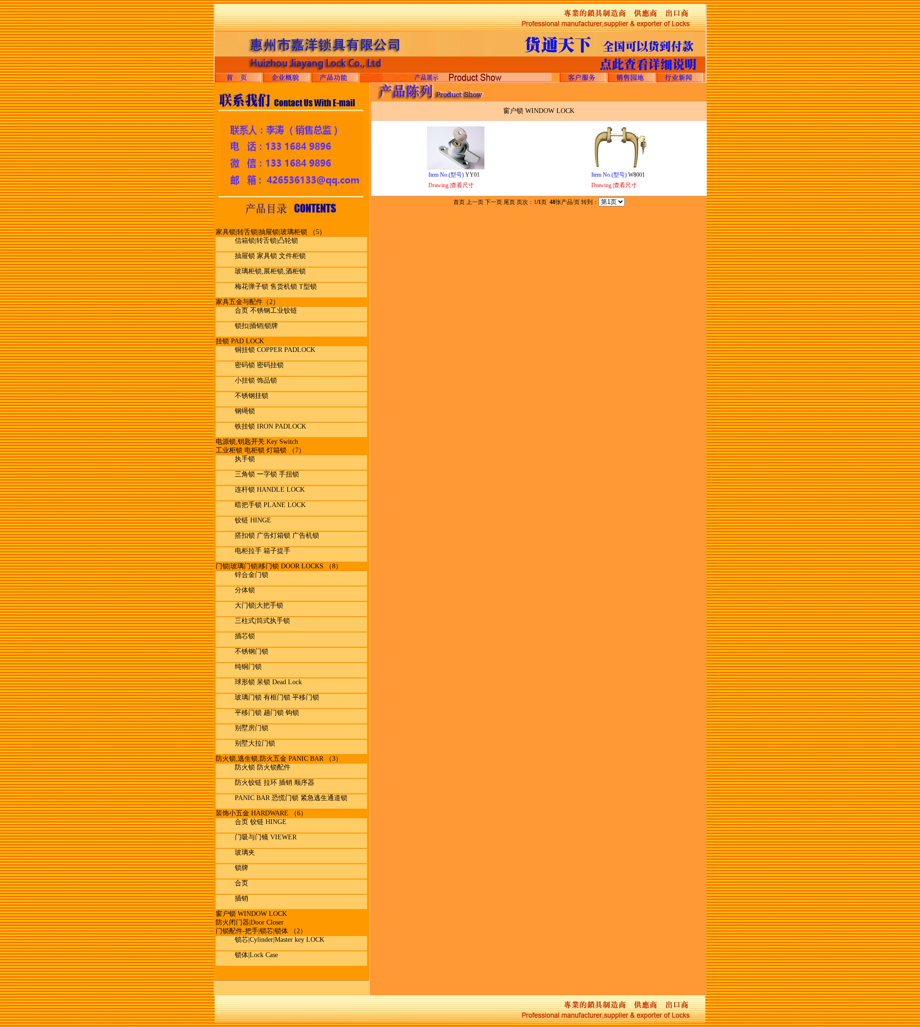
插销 (241, 898)
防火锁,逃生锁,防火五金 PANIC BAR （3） (279, 758)
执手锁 (245, 459)
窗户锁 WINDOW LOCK (251, 913)
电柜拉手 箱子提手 (262, 550)
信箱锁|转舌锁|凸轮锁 (266, 240)
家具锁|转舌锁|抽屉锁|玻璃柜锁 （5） (271, 232)
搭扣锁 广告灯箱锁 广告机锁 (277, 535)
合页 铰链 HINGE (261, 821)
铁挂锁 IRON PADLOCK (270, 426)
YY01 (454, 174)
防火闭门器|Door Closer (250, 922)
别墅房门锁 (251, 728)
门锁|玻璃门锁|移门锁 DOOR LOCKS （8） (279, 566)
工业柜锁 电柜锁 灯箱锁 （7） (260, 450)
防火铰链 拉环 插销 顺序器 (274, 782)
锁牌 (241, 867)
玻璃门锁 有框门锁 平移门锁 (277, 697)
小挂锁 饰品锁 (256, 380)
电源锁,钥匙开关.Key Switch (257, 441)
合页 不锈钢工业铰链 (266, 310)
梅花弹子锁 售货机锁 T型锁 (276, 286)
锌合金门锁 (251, 574)
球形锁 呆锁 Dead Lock (268, 682)
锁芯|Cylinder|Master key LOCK (279, 939)
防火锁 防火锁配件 (262, 767)
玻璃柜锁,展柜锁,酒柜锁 (270, 271)
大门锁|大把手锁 (259, 605)
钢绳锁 (245, 411)
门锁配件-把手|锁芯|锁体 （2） (261, 931)
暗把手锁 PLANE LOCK (270, 504)
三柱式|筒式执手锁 (262, 620)
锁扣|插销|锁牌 (256, 325)
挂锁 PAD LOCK (240, 341)
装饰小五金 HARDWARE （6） (261, 813)
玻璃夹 (245, 852)
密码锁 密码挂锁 (259, 365)
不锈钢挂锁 (251, 395)
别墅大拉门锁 (255, 743)
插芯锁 (245, 636)
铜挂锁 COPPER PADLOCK (275, 349)
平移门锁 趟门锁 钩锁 (267, 712)
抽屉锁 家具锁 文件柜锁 (270, 256)
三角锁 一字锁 (257, 474)
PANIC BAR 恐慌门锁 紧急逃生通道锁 (291, 797)
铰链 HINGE (253, 520)
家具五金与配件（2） (247, 301)
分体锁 (245, 590)
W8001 (618, 174)
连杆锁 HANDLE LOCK (270, 489)
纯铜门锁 (248, 666)
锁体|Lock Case (256, 955)
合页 (241, 883)
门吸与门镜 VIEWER (266, 837)
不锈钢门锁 (251, 651)
